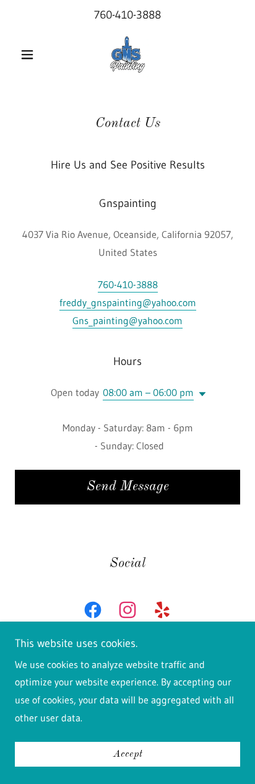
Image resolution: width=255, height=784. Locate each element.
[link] (127, 54)
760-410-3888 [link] (127, 15)
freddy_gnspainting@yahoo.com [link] (127, 302)
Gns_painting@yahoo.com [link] (127, 320)
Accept (127, 754)
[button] (32, 54)
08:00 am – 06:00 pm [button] (148, 392)
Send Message (128, 486)
